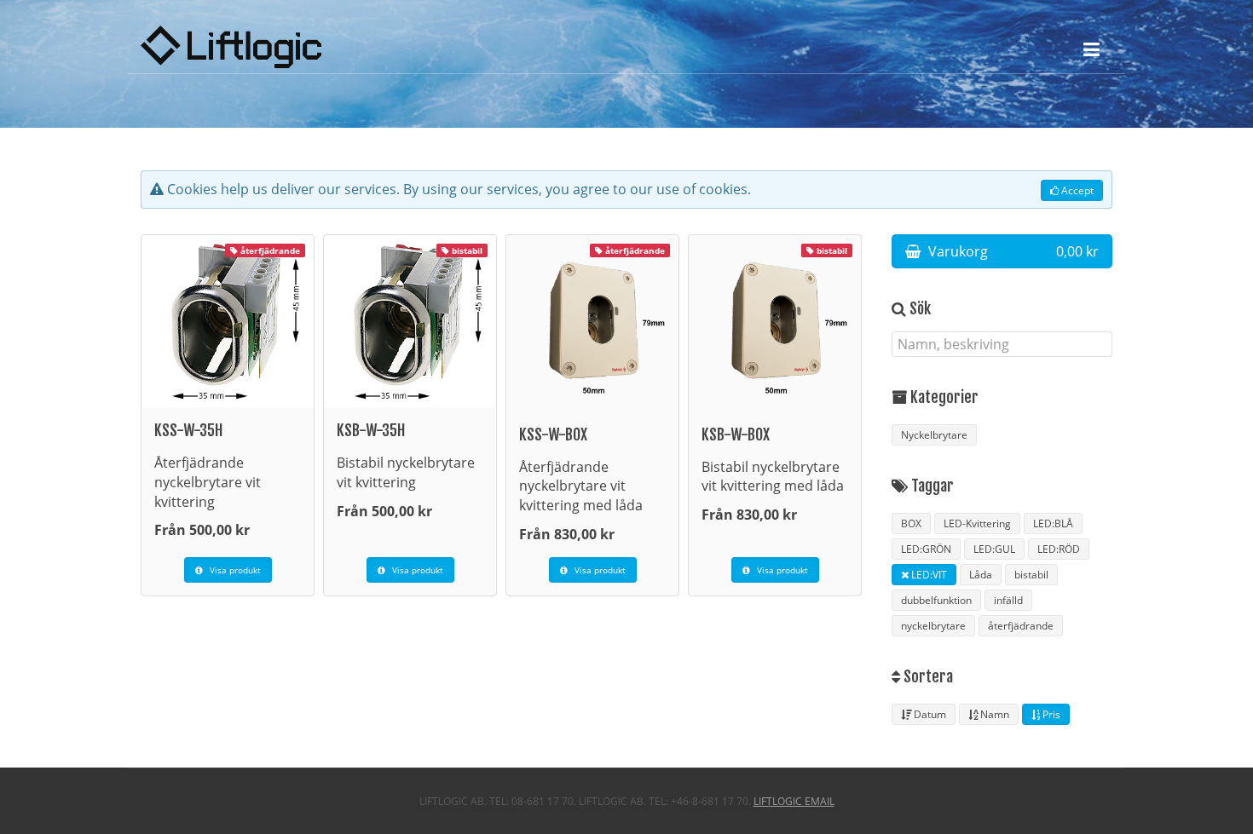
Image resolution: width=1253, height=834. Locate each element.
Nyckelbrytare (934, 435)
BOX (911, 523)
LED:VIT (928, 574)
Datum (928, 714)
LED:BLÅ (1053, 523)
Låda (980, 574)
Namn (993, 714)
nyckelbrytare (933, 625)
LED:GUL (994, 549)
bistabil (1031, 574)
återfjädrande (1021, 625)
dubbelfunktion (936, 600)
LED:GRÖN (926, 549)
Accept (1076, 190)
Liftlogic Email (794, 801)
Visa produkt (234, 570)
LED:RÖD (1058, 549)
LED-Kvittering (977, 523)
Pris (1050, 714)
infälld (1008, 600)
